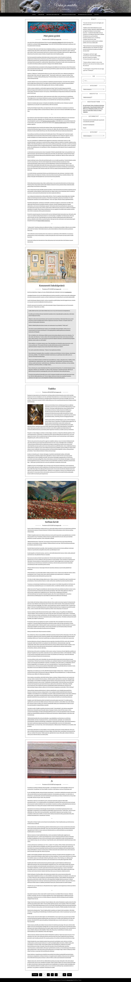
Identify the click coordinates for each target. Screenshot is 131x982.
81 (64, 974)
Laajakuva (41, 14)
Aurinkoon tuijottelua (99, 105)
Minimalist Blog (70, 980)
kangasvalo (58, 39)
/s (52, 781)
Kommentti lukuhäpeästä (51, 285)
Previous (35, 974)
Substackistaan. (44, 44)
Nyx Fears (100, 108)
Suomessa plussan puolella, (49, 121)
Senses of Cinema (97, 110)
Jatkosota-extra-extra (69, 14)
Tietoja (96, 14)
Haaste (84, 127)
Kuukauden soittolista (85, 14)
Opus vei (85, 110)
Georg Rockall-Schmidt (95, 107)
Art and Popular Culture (88, 105)
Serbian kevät (52, 522)
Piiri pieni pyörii (52, 36)
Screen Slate (90, 110)
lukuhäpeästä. (68, 292)
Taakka (52, 388)
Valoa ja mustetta (65, 5)
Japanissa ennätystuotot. (60, 122)
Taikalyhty (85, 112)
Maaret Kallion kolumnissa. (43, 220)
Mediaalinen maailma (52, 14)
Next (69, 974)
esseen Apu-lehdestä (56, 42)
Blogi (34, 14)
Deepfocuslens (86, 107)
